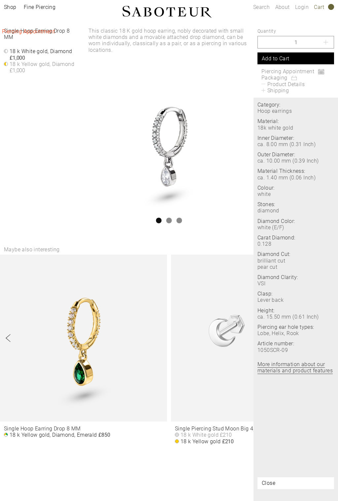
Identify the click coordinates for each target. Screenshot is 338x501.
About (283, 7)
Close (268, 483)
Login (302, 7)
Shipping (278, 90)
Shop (10, 7)
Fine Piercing (39, 7)
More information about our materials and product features (295, 367)
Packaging (274, 78)
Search (261, 7)
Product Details (286, 84)
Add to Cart (275, 58)
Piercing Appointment (28, 31)
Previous (8, 338)
